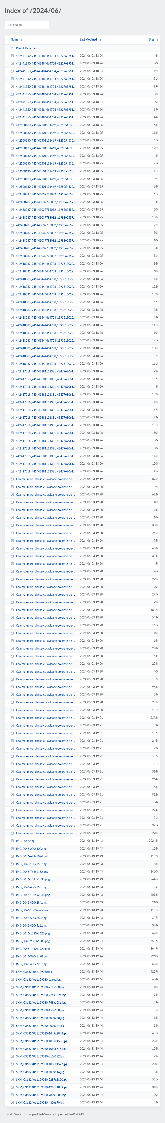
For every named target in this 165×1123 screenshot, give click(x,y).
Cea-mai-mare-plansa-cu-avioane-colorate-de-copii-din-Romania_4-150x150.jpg (46, 725)
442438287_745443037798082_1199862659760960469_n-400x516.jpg (46, 194)
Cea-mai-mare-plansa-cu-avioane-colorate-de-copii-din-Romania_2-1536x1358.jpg (46, 617)
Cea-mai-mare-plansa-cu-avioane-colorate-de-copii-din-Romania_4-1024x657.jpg (46, 741)
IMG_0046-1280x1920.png (33, 949)
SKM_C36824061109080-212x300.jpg (40, 987)
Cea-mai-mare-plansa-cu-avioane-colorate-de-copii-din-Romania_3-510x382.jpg (46, 541)
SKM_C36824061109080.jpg (34, 972)
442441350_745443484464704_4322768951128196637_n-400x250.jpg (46, 102)
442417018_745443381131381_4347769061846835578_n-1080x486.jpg (46, 456)
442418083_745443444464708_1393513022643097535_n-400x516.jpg (46, 302)
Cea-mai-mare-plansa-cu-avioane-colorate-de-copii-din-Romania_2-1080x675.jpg (46, 664)
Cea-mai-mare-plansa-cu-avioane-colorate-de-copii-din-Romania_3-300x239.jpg (46, 487)
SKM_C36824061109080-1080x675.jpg (41, 1049)
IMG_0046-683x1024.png (32, 856)
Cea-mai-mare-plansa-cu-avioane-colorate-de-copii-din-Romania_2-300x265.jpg (46, 602)
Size (151, 39)
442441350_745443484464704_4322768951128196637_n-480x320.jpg (46, 117)
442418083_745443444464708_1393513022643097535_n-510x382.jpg (46, 271)
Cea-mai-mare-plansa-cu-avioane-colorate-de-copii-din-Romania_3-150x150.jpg (46, 517)
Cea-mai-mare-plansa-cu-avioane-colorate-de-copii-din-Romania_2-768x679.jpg (46, 625)
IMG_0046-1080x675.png (32, 910)
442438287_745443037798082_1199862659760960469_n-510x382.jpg (46, 210)
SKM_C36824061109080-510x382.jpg (40, 1056)
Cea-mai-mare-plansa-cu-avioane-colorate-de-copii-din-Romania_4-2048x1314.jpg (46, 795)
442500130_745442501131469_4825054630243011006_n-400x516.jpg (46, 187)
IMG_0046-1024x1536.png (33, 879)
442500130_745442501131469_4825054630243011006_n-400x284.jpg (46, 156)
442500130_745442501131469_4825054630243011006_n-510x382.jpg (46, 140)
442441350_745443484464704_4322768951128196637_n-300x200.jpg (46, 71)
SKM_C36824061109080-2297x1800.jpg (41, 1079)
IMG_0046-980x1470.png (32, 956)
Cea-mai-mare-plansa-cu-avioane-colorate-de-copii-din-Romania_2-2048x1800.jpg (46, 687)
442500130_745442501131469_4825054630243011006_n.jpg (46, 148)
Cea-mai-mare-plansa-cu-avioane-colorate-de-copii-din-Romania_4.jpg (46, 718)
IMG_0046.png (25, 841)
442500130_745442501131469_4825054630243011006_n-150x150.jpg (46, 171)
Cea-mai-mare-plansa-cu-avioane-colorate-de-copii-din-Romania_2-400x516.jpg (46, 656)
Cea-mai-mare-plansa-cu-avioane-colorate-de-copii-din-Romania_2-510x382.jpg (46, 641)
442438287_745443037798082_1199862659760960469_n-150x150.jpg (46, 240)
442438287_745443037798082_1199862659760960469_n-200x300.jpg (46, 225)
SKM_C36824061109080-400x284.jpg (40, 1025)
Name (14, 39)
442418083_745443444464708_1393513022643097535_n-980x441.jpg (46, 287)
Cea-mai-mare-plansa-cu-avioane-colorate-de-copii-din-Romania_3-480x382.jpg (46, 587)
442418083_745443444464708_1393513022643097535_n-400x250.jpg (46, 263)
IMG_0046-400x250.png (31, 887)
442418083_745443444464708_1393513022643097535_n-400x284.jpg (46, 317)
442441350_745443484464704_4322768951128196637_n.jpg (46, 87)
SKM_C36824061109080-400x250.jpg (40, 1018)
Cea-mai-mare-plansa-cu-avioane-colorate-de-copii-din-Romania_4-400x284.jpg (46, 764)
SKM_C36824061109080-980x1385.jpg (41, 1095)
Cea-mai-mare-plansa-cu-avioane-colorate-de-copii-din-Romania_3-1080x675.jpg (46, 533)
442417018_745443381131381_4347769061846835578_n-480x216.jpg (46, 448)
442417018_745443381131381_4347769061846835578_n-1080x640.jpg (46, 425)
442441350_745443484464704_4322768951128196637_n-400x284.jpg (46, 109)
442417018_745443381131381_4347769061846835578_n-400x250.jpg (46, 371)
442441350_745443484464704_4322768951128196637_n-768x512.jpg (46, 63)
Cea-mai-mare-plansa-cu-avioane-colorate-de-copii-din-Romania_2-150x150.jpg (46, 633)
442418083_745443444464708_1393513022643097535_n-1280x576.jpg (46, 294)
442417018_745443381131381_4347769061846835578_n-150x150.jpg (46, 387)
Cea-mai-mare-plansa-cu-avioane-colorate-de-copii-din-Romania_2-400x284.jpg (46, 671)
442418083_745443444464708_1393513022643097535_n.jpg (46, 364)
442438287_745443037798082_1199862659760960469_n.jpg (46, 202)
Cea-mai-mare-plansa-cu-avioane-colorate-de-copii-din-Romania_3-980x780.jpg (46, 579)
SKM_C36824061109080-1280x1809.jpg (41, 1087)
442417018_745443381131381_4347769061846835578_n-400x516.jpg (46, 471)
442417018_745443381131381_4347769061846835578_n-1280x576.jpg (46, 433)
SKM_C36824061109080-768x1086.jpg (41, 1002)
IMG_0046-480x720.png (31, 964)
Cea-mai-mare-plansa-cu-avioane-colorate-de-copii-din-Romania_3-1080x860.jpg (46, 556)
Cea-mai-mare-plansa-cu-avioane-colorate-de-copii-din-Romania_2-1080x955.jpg (46, 648)
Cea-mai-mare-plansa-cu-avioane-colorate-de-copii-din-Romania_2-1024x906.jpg (46, 594)
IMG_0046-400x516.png (31, 925)
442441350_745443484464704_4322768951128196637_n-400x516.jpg (46, 56)
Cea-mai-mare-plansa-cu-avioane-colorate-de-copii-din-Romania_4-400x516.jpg (46, 818)
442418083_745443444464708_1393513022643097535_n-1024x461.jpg (46, 348)
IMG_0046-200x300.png (31, 849)
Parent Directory (26, 48)
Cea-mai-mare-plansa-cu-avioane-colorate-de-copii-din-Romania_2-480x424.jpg (46, 694)
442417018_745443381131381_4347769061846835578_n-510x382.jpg (46, 440)
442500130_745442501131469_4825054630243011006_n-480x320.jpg (46, 125)
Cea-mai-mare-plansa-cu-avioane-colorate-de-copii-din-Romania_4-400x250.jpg (46, 756)
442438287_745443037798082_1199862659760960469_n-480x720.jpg (46, 256)
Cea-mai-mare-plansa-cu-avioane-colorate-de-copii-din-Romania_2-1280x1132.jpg (46, 710)
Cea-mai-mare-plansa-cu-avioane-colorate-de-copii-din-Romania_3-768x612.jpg (46, 510)
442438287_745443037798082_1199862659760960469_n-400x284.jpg (46, 248)
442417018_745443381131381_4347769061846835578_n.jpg (46, 394)
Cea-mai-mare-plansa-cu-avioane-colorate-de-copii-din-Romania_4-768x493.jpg (46, 733)
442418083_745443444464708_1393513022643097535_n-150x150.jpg (46, 333)
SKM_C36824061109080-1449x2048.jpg (41, 1033)
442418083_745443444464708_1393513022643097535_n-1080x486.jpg (46, 325)
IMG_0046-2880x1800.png (33, 941)
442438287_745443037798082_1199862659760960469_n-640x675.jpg (46, 217)
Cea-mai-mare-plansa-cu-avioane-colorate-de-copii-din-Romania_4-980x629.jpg (46, 810)
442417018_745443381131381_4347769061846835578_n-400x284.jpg (46, 417)
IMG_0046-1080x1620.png (33, 933)
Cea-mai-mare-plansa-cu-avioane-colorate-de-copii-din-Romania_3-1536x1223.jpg (46, 494)
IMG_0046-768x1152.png (32, 872)
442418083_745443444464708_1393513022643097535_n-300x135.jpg (46, 279)
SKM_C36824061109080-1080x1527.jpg (41, 1064)
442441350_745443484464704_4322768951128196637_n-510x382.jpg (46, 79)
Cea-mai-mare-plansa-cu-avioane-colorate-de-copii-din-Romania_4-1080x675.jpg (46, 779)
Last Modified (88, 39)
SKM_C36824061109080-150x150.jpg (40, 1010)
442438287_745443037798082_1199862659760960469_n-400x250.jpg (46, 233)
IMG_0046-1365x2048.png (33, 895)
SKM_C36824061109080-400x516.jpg (40, 1072)
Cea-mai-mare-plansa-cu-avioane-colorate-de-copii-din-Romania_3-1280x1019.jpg (46, 548)
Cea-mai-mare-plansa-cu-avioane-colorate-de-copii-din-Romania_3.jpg (46, 479)
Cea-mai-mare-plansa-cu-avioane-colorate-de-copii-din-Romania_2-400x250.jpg (46, 679)
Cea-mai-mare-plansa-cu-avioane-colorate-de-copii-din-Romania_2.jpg (46, 610)
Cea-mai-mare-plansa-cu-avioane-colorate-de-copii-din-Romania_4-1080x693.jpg (46, 833)
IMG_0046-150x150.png (31, 864)
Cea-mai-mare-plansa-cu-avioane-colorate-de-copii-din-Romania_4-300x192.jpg (46, 748)
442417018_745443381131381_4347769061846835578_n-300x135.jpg (46, 402)
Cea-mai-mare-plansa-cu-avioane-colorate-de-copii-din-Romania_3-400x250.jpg (46, 502)
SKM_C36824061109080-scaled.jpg (38, 979)
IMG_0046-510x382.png (31, 918)
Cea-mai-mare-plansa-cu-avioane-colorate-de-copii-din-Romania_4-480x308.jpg (46, 802)
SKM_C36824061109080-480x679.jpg (40, 1102)
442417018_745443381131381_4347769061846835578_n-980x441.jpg (46, 464)
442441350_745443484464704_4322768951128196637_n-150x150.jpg (46, 94)
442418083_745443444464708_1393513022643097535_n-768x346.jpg (46, 356)
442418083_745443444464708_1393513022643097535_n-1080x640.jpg (46, 340)
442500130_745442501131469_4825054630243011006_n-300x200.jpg (46, 163)
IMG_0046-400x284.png (31, 902)
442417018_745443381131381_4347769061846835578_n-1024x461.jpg (46, 379)
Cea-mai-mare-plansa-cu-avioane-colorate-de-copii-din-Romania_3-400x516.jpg (46, 571)
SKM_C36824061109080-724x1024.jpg (41, 995)
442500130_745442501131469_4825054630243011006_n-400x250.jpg (46, 179)
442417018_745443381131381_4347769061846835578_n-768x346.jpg (46, 410)
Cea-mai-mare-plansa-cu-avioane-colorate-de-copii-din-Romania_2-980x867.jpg (46, 702)
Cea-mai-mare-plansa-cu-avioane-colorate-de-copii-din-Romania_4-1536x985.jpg (46, 772)
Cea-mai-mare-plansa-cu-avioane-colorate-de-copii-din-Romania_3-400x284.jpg (46, 564)
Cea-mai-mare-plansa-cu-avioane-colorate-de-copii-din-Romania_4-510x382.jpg (46, 787)
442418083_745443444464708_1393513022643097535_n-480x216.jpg (46, 310)
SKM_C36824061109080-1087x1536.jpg (41, 1041)
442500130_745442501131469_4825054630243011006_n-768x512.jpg (46, 133)
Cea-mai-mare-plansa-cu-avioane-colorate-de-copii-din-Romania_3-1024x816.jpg (46, 525)
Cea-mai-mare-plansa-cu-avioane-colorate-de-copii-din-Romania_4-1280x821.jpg (46, 825)
